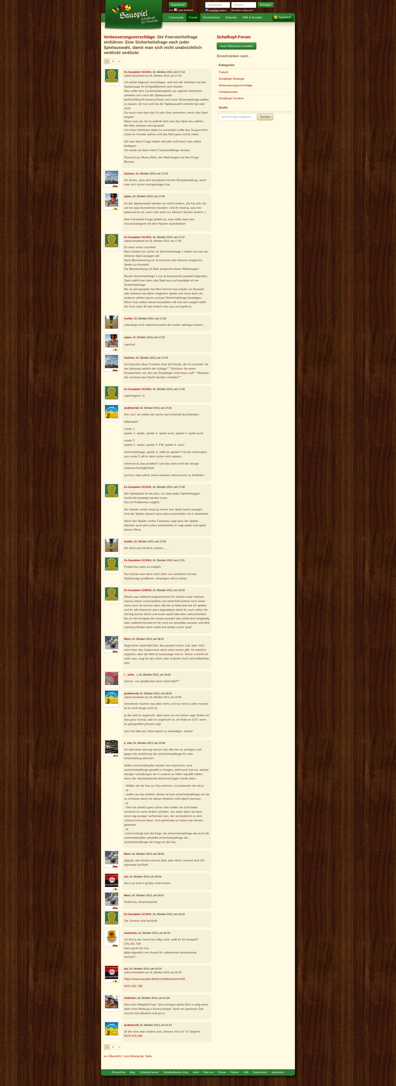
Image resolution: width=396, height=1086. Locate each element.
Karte (196, 1072)
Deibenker (130, 998)
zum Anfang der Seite (138, 1056)
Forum (193, 17)
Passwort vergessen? (242, 10)
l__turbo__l (130, 674)
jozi (126, 876)
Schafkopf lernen (149, 1072)
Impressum (278, 1072)
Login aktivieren (185, 10)
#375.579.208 (133, 1035)
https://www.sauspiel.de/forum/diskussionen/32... (155, 978)
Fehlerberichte (228, 92)
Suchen (265, 116)
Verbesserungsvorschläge (129, 37)
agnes (127, 196)
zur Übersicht (112, 1056)
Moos (127, 639)
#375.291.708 (133, 986)
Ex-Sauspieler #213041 (137, 72)
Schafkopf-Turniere (231, 98)
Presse (222, 1072)
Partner (235, 1072)
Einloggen (266, 5)
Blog (132, 1072)
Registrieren (178, 5)
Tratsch (223, 72)
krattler (128, 318)
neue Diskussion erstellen (236, 46)
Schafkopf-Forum (234, 37)
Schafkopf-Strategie (231, 78)
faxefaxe (129, 173)
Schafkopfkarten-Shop (175, 1072)
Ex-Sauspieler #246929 (137, 590)
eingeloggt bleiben (217, 10)
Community (176, 17)
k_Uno (128, 743)
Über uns (208, 1072)
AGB (246, 1072)
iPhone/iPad (118, 1072)
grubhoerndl (131, 408)
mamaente (130, 933)
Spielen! (285, 17)
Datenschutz (260, 1072)
